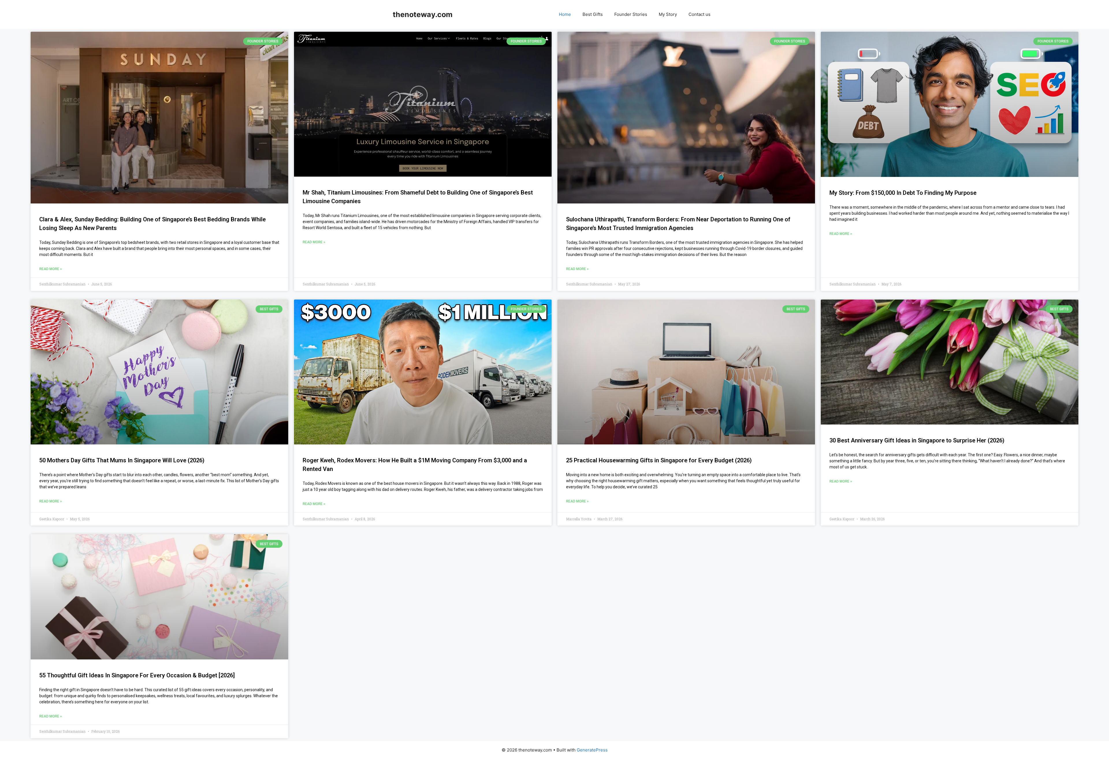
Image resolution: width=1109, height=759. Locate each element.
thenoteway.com (423, 14)
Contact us (699, 14)
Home (565, 14)
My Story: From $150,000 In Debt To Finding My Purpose (902, 192)
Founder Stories (630, 14)
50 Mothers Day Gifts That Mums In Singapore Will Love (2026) (121, 460)
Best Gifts (593, 14)
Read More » (50, 269)
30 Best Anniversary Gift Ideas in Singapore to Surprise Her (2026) (916, 440)
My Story (668, 14)
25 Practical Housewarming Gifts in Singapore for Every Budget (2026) (659, 460)
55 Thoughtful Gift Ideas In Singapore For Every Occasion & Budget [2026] (137, 675)
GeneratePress (592, 750)
